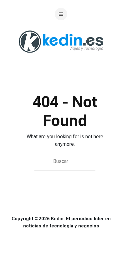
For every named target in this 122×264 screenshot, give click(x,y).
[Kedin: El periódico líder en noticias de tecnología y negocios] (61, 58)
